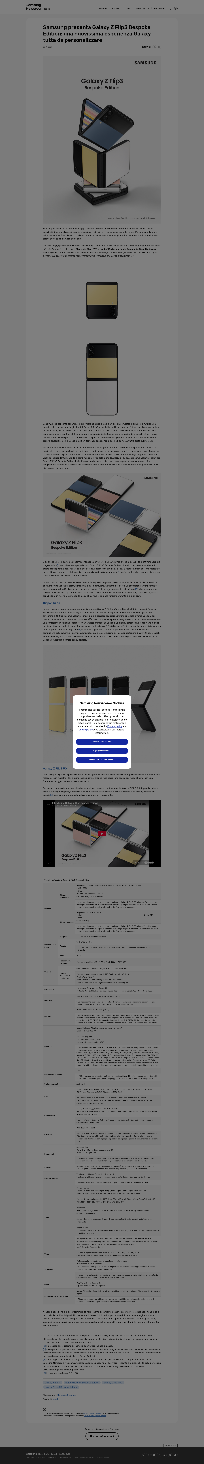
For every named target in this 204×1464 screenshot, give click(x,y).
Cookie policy (86, 729)
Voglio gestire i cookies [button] (102, 751)
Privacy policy (114, 726)
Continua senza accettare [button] (102, 742)
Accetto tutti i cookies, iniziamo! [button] (102, 760)
